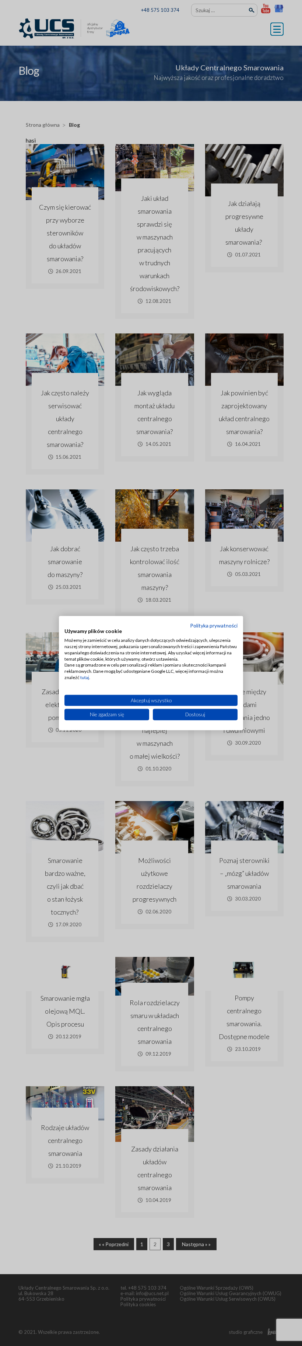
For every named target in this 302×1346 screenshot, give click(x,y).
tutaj (84, 677)
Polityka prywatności (214, 625)
